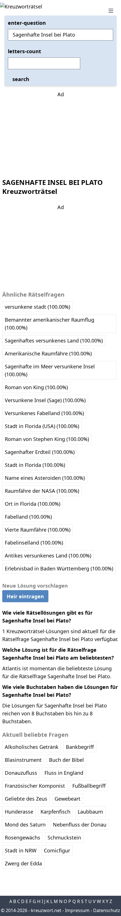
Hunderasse (19, 811)
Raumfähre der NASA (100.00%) (42, 490)
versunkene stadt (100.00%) (37, 306)
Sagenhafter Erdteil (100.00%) (40, 452)
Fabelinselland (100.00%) (34, 542)
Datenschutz (106, 910)
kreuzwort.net (46, 910)
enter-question (27, 22)
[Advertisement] (60, 133)
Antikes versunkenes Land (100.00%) (48, 555)
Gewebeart (67, 798)
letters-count (24, 51)
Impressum (77, 910)
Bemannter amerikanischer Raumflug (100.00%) (49, 323)
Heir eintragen (25, 596)
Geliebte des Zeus (26, 798)
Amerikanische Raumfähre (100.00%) (48, 353)
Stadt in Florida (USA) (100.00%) (42, 426)
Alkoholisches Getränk (32, 746)
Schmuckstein (64, 837)
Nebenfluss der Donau (79, 824)
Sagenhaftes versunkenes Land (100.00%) (54, 340)
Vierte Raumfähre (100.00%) (37, 529)
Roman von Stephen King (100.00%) (47, 439)
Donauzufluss (21, 772)
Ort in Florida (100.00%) (32, 503)
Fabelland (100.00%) (28, 516)
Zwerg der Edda (23, 863)
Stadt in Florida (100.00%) (35, 465)
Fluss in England (63, 772)
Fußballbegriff (89, 785)
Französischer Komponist (35, 785)
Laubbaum (90, 811)
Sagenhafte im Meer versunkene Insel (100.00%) (50, 370)
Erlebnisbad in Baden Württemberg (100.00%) (59, 568)
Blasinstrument (23, 759)
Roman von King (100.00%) (36, 387)
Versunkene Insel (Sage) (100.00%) (45, 400)
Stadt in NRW (21, 850)
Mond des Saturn (25, 824)
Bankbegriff (80, 746)
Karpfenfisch (55, 811)
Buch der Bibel (66, 759)
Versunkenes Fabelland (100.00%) (44, 413)
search (20, 79)
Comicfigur (57, 850)
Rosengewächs (22, 837)
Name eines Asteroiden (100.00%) (45, 477)
